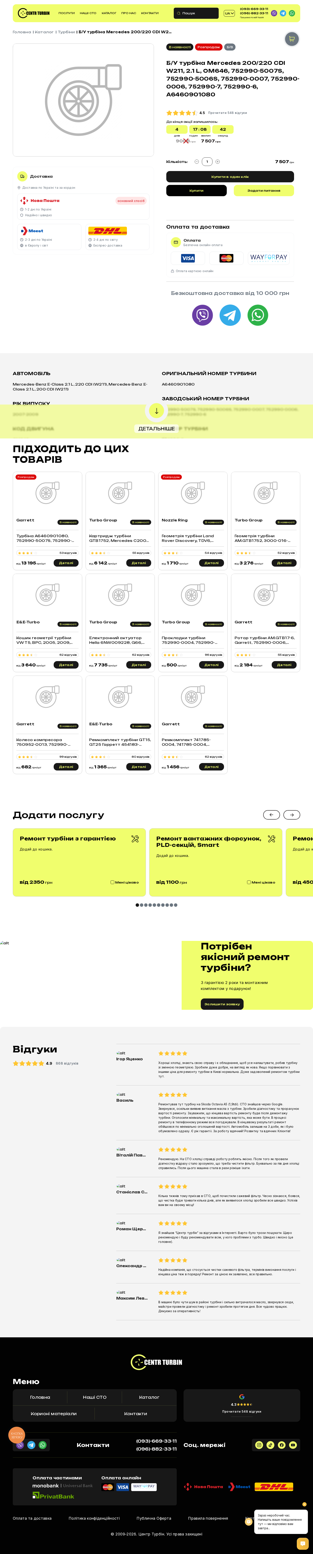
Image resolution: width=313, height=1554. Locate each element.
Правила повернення (208, 1518)
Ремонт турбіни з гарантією (68, 838)
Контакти (150, 13)
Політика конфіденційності (94, 1518)
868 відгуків (67, 1063)
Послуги (67, 13)
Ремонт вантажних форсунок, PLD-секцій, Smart (208, 841)
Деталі (66, 563)
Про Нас (128, 13)
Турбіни (66, 32)
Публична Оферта (153, 1518)
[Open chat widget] (303, 1544)
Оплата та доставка (32, 1518)
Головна (22, 32)
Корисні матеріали (54, 1413)
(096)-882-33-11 (254, 13)
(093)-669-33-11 (254, 9)
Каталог (109, 13)
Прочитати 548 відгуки (241, 1411)
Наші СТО (88, 13)
